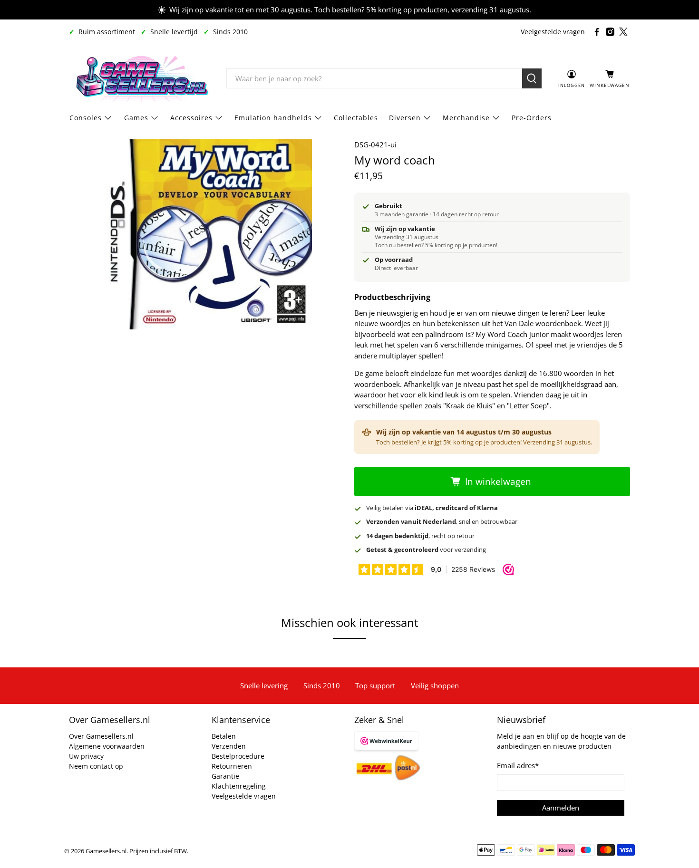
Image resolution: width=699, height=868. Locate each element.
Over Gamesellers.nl (101, 736)
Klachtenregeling (239, 786)
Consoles (85, 117)
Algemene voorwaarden (107, 746)
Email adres (518, 765)
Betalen (224, 736)
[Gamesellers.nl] (140, 78)
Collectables (356, 117)
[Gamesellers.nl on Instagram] (610, 32)
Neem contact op (96, 766)
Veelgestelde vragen (553, 31)
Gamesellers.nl (106, 851)
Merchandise (466, 117)
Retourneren (232, 766)
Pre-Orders (532, 117)
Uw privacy (86, 756)
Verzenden (229, 746)
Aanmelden (560, 807)
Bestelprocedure (238, 756)
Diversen (405, 117)
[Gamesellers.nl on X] (623, 32)
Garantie (225, 776)
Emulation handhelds (273, 117)
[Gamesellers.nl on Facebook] (596, 32)
